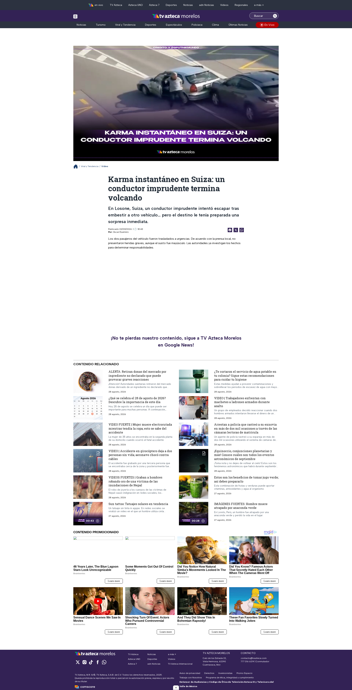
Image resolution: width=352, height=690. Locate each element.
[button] (176, 687)
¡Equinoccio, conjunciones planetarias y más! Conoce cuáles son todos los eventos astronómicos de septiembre (244, 455)
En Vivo (269, 25)
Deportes (171, 5)
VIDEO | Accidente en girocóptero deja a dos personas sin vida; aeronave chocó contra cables (140, 455)
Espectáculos (174, 24)
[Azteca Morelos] (176, 16)
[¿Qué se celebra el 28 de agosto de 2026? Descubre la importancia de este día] (88, 408)
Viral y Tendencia (125, 24)
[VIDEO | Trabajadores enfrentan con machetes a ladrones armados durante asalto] (193, 408)
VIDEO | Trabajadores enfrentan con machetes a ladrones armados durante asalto (242, 402)
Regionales (241, 5)
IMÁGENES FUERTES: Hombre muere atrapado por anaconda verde (240, 506)
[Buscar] (275, 16)
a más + (259, 5)
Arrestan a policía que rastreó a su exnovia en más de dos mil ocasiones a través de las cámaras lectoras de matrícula (245, 428)
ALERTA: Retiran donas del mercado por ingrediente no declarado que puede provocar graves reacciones (137, 375)
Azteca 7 (154, 5)
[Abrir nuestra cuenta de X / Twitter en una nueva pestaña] (78, 662)
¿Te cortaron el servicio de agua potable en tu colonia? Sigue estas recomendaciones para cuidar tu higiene (245, 375)
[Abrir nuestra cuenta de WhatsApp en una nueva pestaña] (104, 662)
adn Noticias (206, 5)
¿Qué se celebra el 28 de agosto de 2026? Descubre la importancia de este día (137, 400)
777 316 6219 (247, 661)
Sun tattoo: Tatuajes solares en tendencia (138, 504)
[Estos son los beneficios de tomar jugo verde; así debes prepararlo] (193, 487)
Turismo (101, 24)
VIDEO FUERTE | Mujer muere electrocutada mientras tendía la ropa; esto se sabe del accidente (140, 428)
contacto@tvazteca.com (254, 658)
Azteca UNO (135, 5)
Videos (224, 5)
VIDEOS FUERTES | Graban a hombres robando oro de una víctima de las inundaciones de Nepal (135, 481)
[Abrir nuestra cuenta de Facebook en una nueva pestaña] (97, 662)
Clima (215, 24)
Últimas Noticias (238, 24)
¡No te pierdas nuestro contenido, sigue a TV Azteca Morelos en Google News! (176, 341)
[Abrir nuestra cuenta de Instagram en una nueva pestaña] (84, 662)
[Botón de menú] (75, 16)
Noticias (188, 5)
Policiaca (197, 24)
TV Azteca (116, 5)
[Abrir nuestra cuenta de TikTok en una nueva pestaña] (91, 662)
